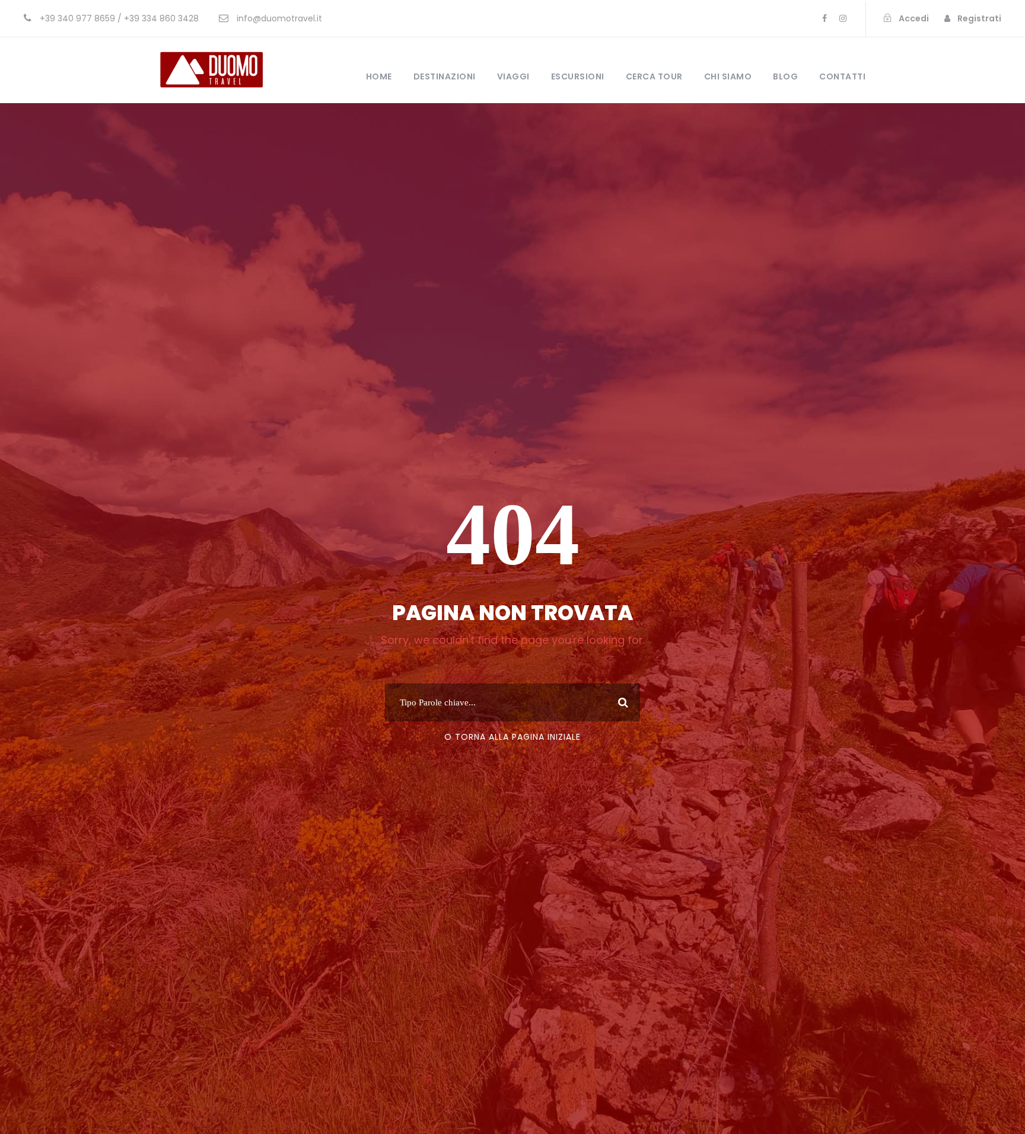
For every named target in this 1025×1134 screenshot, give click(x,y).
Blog (785, 76)
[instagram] (842, 18)
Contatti (842, 76)
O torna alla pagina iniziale (512, 737)
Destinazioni (444, 76)
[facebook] (824, 18)
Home (379, 76)
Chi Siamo (728, 76)
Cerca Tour (654, 76)
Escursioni (577, 76)
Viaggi (513, 76)
